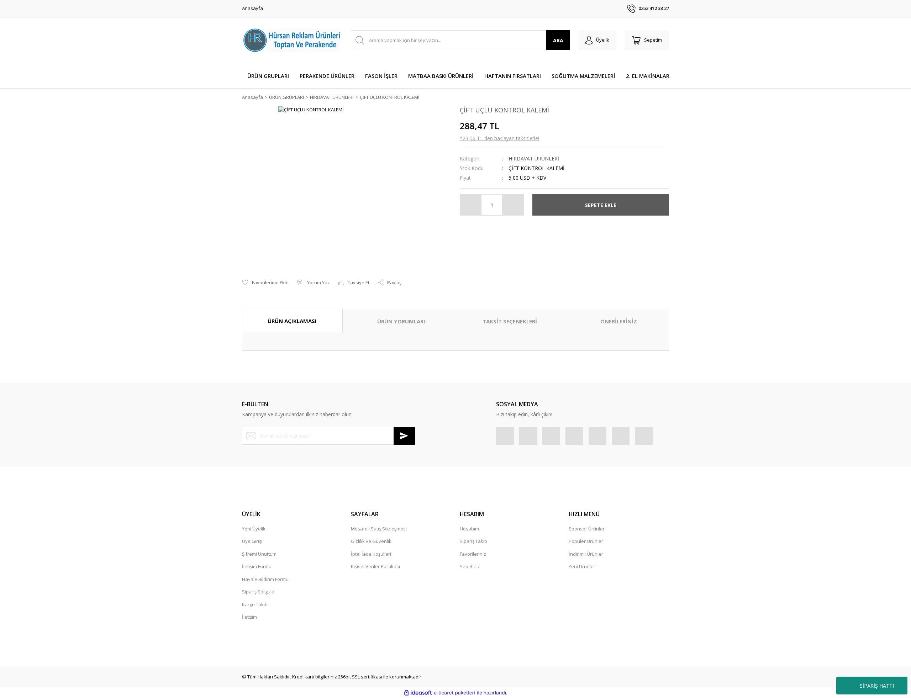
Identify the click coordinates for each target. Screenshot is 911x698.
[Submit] (404, 436)
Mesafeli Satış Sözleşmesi (379, 528)
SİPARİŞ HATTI (877, 685)
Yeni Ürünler (582, 566)
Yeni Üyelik (253, 528)
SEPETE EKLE (600, 205)
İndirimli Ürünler (586, 554)
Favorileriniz (473, 554)
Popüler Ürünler (586, 541)
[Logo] (292, 40)
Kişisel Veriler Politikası (375, 566)
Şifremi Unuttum (259, 554)
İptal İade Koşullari (371, 554)
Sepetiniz (470, 566)
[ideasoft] (418, 693)
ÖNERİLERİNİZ (618, 321)
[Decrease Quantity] (470, 205)
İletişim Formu (257, 566)
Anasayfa (252, 8)
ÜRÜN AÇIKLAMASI (292, 320)
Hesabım (469, 528)
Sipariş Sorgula (258, 591)
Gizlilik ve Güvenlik (371, 541)
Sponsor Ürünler (587, 528)
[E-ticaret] (454, 693)
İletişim (249, 617)
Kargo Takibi (255, 604)
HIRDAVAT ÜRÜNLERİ (534, 158)
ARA (558, 40)
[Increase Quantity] (512, 205)
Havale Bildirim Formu (265, 579)
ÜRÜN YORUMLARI (401, 321)
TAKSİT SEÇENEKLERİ (510, 321)
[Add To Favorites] (265, 282)
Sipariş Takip (473, 541)
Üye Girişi (252, 541)
